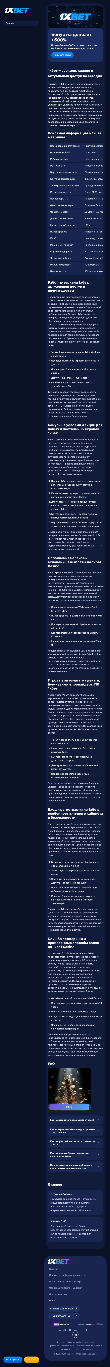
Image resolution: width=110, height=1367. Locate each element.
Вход (32, 1359)
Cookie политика (58, 1294)
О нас (52, 1300)
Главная (10, 23)
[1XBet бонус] (75, 17)
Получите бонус (62, 55)
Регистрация (13, 1359)
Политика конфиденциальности (67, 1275)
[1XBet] (17, 10)
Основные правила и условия (65, 1287)
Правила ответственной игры (65, 1281)
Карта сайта (88, 1349)
